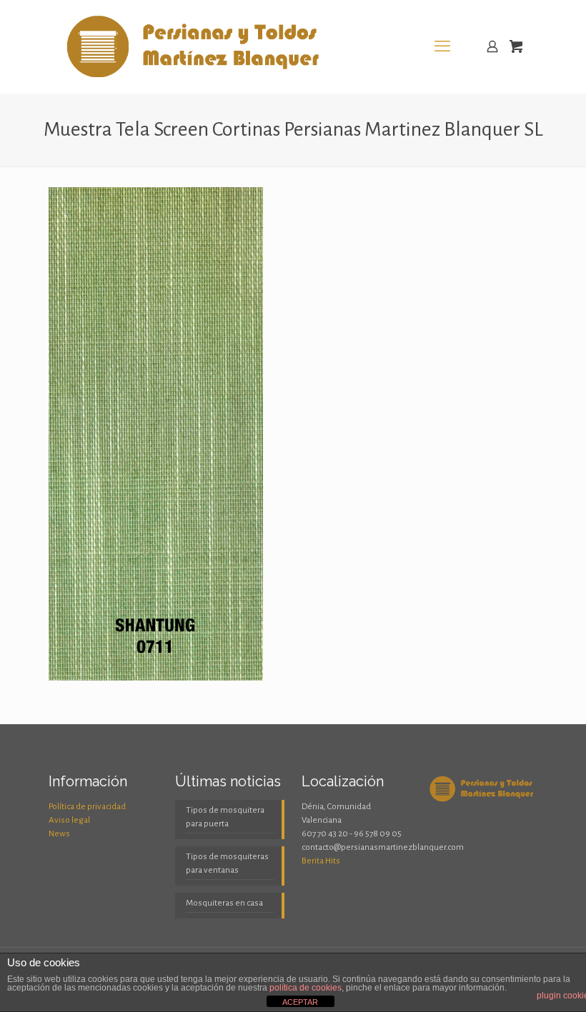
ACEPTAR (300, 1002)
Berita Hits (321, 861)
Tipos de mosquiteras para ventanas (227, 863)
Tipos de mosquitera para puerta (225, 817)
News (59, 833)
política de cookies (305, 988)
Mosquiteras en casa (224, 903)
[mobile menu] (442, 46)
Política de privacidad (87, 806)
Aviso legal (69, 820)
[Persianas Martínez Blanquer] (196, 46)
